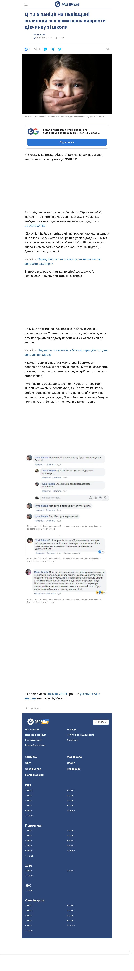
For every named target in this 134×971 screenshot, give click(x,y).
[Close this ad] (131, 952)
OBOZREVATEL (35, 226)
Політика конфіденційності (80, 735)
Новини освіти (34, 775)
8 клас (70, 805)
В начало (100, 722)
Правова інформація (35, 735)
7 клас (28, 805)
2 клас (70, 790)
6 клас (70, 800)
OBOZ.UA (31, 757)
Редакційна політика (35, 745)
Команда (71, 729)
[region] (67, 185)
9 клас (28, 810)
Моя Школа (39, 35)
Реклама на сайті (33, 740)
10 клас (71, 810)
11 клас (29, 815)
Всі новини (73, 769)
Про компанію (32, 729)
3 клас (28, 795)
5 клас (28, 800)
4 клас (70, 795)
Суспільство (33, 769)
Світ (28, 763)
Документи (72, 740)
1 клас (28, 790)
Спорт (71, 763)
